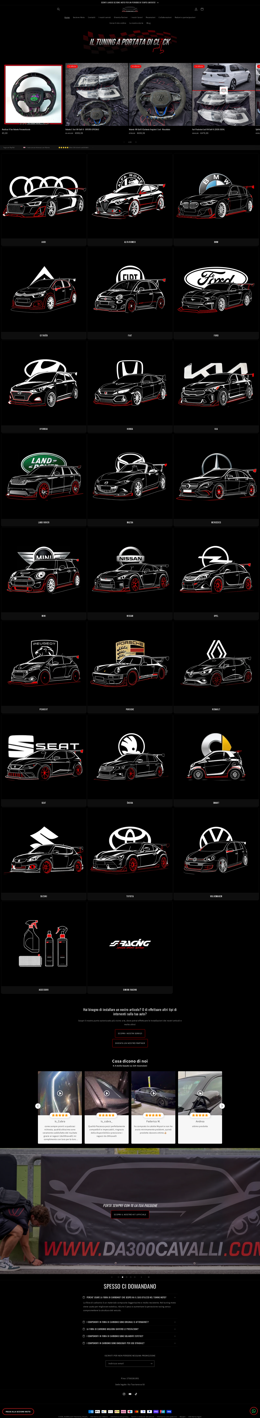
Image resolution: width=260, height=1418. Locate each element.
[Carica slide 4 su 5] (131, 1277)
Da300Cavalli (68, 1417)
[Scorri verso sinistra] (124, 142)
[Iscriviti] (151, 1363)
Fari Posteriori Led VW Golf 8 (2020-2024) (208, 129)
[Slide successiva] (141, 1277)
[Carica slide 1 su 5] (118, 1277)
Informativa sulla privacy (119, 1416)
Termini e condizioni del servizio (142, 1416)
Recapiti (183, 1416)
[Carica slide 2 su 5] (123, 1277)
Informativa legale (195, 1416)
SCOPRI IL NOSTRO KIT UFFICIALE (130, 1214)
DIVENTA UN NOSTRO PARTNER (130, 1043)
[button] (58, 9)
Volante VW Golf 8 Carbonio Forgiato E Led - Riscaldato (149, 129)
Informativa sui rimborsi (99, 1416)
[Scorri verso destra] (136, 142)
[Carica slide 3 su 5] (127, 1277)
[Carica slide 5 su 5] (135, 1277)
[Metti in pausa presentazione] (148, 1277)
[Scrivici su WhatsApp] (254, 1411)
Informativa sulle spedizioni (167, 1416)
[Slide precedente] (112, 1277)
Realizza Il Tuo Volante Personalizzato (16, 129)
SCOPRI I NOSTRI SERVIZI (130, 1033)
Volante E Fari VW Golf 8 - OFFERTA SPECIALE (82, 129)
